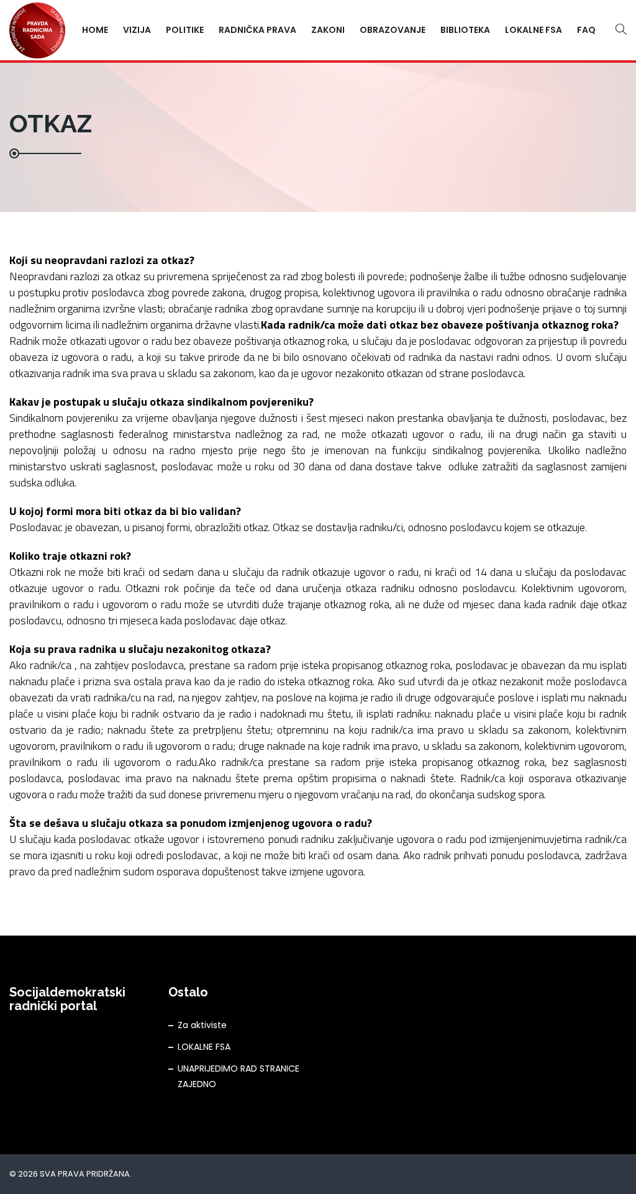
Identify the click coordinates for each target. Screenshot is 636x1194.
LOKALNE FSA (204, 1047)
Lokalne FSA (533, 30)
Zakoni (328, 30)
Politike (185, 30)
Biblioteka (465, 30)
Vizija (137, 30)
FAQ (586, 30)
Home (95, 30)
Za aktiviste (202, 1025)
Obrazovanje (392, 30)
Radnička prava (257, 30)
